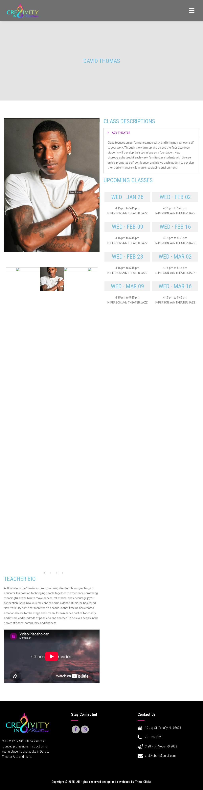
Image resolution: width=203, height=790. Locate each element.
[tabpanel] (52, 279)
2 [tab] (51, 573)
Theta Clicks (143, 782)
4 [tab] (63, 573)
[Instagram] (85, 729)
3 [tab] (57, 573)
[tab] (151, 132)
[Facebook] (76, 729)
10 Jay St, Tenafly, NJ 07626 (163, 728)
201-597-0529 (153, 737)
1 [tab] (45, 573)
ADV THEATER (121, 132)
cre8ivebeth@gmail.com (160, 756)
